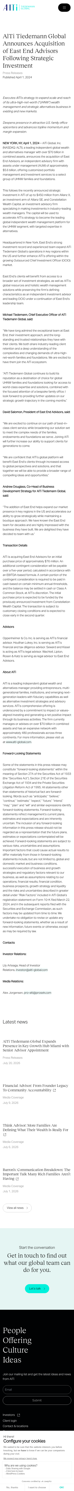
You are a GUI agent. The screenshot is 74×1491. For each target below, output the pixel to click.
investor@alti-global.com (32, 970)
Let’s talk (35, 1288)
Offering (17, 1340)
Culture (15, 1349)
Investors (9, 1415)
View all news (15, 1208)
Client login (10, 1421)
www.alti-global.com (18, 742)
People (14, 1330)
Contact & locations (15, 1426)
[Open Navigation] (64, 7)
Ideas (12, 1359)
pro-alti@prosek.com (37, 993)
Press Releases (13, 73)
